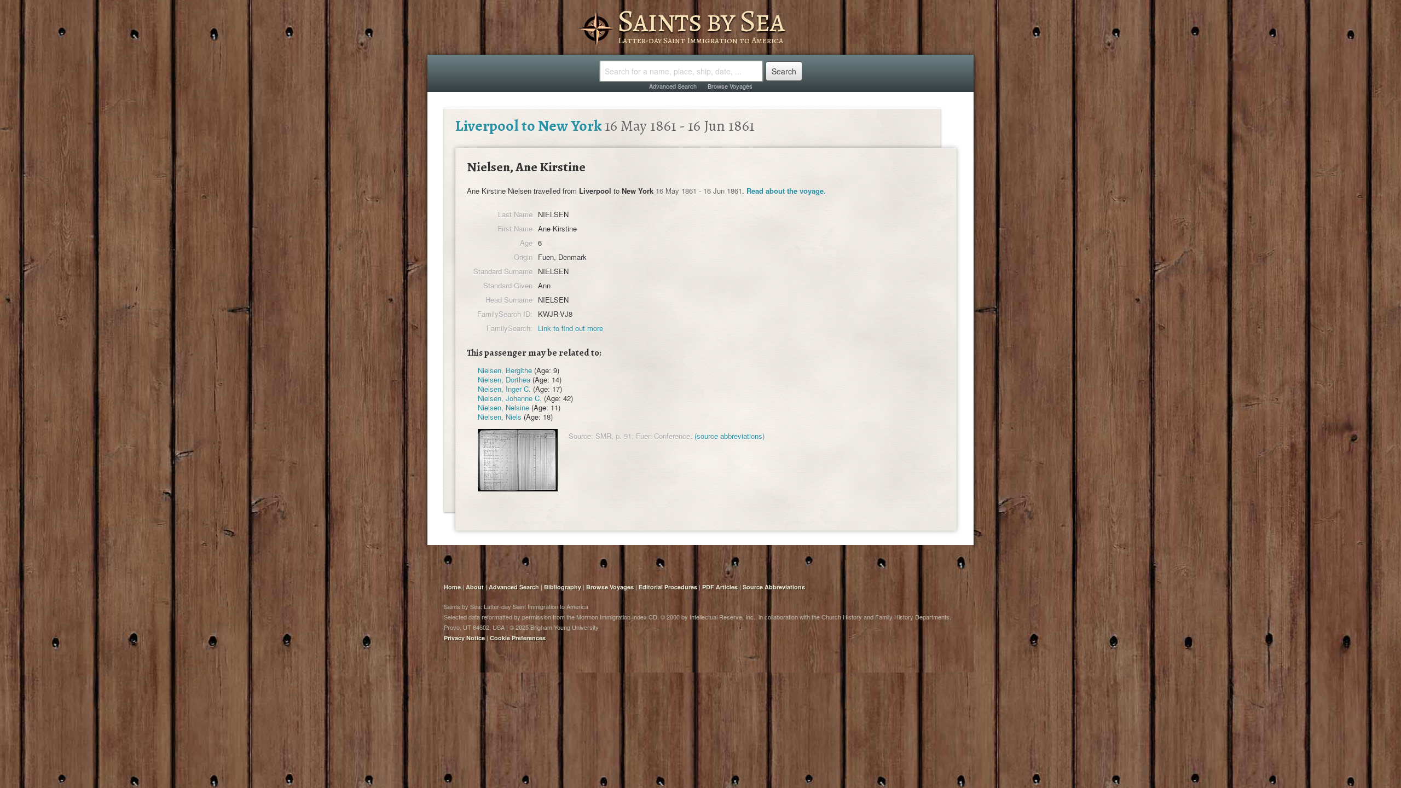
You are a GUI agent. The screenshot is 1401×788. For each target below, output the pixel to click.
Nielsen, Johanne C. (510, 398)
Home (452, 587)
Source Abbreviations (774, 587)
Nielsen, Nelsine (503, 407)
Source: (581, 436)
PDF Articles (720, 587)
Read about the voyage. (786, 191)
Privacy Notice (464, 638)
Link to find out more (570, 328)
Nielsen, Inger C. (504, 389)
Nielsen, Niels (500, 417)
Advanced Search (673, 86)
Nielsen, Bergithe (505, 370)
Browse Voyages (730, 86)
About (475, 587)
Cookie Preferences (518, 638)
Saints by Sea (700, 21)
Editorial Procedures (668, 587)
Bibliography (562, 587)
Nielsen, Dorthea (504, 379)
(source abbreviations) (729, 436)
